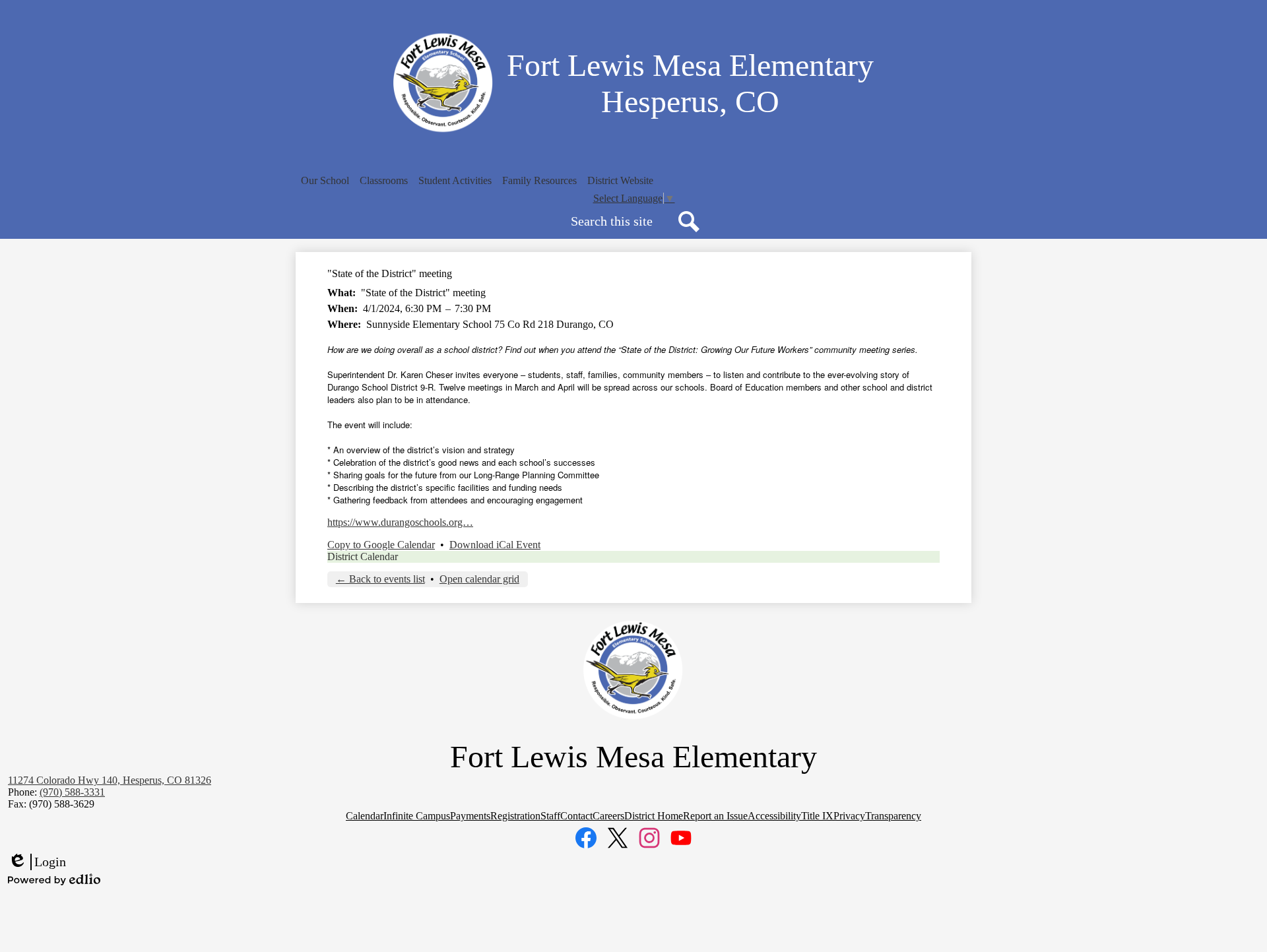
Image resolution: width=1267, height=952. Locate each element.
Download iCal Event (494, 544)
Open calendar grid (479, 579)
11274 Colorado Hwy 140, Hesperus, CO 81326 (109, 780)
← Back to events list (380, 579)
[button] (325, 181)
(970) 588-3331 (72, 792)
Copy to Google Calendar (381, 544)
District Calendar (362, 556)
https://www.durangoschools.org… (400, 522)
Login (37, 862)
